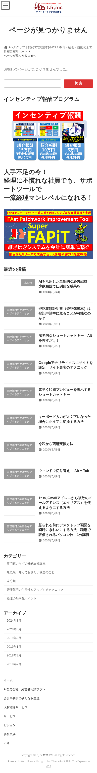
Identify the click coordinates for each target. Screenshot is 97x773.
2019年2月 (14, 638)
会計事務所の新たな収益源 (22, 698)
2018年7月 (14, 664)
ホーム (8, 680)
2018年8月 (14, 655)
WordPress (27, 761)
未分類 (11, 581)
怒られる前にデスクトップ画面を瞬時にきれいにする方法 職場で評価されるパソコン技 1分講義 (65, 529)
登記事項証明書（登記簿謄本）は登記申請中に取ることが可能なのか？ (65, 313)
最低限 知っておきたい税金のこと (30, 572)
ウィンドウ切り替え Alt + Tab (66, 471)
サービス (10, 716)
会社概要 (10, 734)
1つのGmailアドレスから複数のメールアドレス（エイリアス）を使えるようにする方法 (65, 503)
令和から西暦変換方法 (56, 444)
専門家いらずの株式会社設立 (26, 563)
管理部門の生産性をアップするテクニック (35, 589)
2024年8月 (14, 620)
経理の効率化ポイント (22, 598)
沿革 (7, 743)
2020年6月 (14, 629)
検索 (79, 83)
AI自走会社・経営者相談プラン (24, 689)
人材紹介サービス (16, 707)
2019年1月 (14, 646)
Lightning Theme (49, 761)
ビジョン (10, 725)
